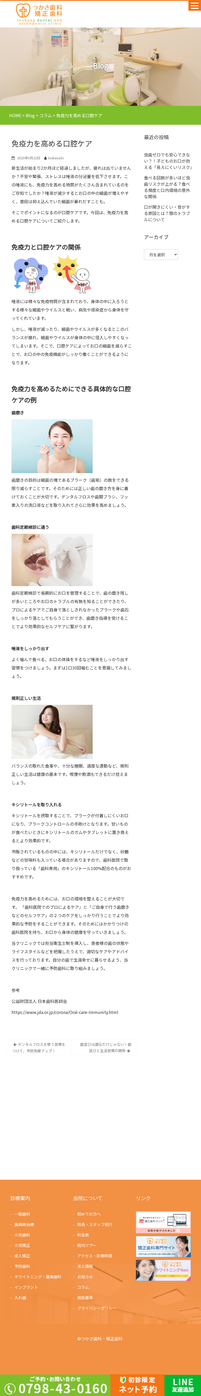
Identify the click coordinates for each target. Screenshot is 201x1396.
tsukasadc (56, 157)
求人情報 (85, 1266)
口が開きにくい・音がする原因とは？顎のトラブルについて (167, 213)
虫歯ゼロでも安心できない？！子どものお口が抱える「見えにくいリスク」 (169, 160)
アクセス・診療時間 (94, 1255)
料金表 (83, 1235)
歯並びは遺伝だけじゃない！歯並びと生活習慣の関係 (105, 1047)
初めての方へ (89, 1214)
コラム (83, 1287)
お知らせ (85, 1276)
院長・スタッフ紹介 (95, 1224)
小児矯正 (22, 1245)
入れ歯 (20, 1297)
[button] (194, 5)
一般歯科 (22, 1214)
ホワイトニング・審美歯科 (38, 1276)
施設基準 (85, 1297)
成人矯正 (22, 1255)
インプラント (26, 1287)
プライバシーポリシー (96, 1308)
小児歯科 (22, 1235)
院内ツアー (87, 1245)
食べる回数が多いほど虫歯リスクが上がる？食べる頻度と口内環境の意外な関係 (167, 187)
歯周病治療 (24, 1224)
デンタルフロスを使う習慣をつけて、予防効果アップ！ (38, 1047)
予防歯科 (22, 1266)
